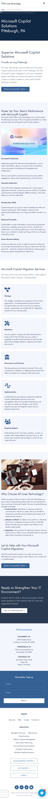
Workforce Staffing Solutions (24, 752)
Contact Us (35, 720)
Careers (26, 720)
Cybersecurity (32, 733)
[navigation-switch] (44, 3)
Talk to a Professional (13, 610)
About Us (12, 720)
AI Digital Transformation (24, 749)
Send (23, 700)
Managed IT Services (18, 733)
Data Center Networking (24, 742)
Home (3, 9)
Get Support (23, 768)
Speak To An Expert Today (14, 89)
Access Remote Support (23, 761)
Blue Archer (34, 793)
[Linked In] (26, 787)
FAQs (19, 720)
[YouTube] (31, 787)
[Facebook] (17, 787)
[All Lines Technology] (11, 3)
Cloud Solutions (24, 736)
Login (23, 775)
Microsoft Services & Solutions (24, 746)
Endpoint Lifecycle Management (24, 739)
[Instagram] (22, 787)
